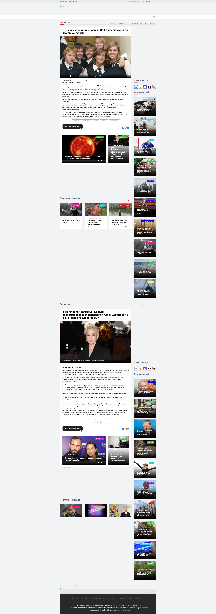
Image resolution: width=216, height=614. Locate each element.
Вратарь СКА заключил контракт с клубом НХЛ (144, 151)
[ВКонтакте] (123, 128)
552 (150, 407)
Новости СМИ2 (65, 468)
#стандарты (114, 120)
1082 (150, 428)
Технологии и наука (122, 23)
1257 (150, 387)
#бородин (96, 422)
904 (150, 269)
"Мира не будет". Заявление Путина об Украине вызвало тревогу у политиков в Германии (145, 391)
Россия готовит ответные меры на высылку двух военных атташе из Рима (144, 192)
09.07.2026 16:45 (142, 148)
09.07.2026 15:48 (142, 205)
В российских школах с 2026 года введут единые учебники (118, 457)
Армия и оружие (148, 100)
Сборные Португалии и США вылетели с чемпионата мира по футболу (69, 223)
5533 (150, 105)
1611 (150, 165)
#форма (104, 120)
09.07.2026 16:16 (142, 188)
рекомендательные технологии (121, 610)
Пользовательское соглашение (138, 607)
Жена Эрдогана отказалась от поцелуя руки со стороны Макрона (120, 222)
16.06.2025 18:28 (71, 155)
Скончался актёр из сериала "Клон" (80, 460)
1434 (150, 127)
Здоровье (153, 23)
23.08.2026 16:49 (142, 448)
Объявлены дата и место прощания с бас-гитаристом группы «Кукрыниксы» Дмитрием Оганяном (144, 492)
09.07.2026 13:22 (92, 218)
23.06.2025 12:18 (117, 449)
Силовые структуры (147, 221)
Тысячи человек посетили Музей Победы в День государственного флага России (144, 533)
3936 (150, 487)
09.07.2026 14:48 (142, 269)
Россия (62, 17)
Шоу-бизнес (150, 241)
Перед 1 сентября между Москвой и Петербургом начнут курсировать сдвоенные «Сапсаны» (144, 574)
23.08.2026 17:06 (142, 428)
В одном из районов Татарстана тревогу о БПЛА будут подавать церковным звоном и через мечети (145, 292)
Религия (131, 23)
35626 (79, 456)
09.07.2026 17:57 (142, 105)
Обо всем (136, 23)
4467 (150, 148)
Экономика (92, 17)
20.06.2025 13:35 (71, 456)
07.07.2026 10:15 (68, 218)
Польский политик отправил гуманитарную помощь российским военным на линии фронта (144, 110)
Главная (72, 598)
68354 (114, 142)
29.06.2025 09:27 (78, 80)
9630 (150, 250)
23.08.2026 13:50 (142, 569)
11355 (114, 451)
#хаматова (120, 419)
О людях (142, 23)
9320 (75, 218)
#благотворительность (96, 419)
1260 (150, 448)
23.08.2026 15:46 (142, 487)
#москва (76, 120)
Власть (151, 381)
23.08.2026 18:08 (142, 387)
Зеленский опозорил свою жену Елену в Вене (83, 158)
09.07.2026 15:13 (142, 250)
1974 (150, 188)
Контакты (145, 598)
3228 (150, 569)
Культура (111, 17)
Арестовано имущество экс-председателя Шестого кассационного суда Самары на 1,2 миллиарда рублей (145, 231)
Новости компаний (134, 598)
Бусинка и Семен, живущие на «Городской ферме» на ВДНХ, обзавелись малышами (144, 452)
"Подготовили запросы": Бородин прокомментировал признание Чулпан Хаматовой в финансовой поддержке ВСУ (119, 151)
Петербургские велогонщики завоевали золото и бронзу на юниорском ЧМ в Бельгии (144, 412)
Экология (113, 23)
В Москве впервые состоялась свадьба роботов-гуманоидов (143, 131)
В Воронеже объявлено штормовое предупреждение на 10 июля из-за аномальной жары (144, 170)
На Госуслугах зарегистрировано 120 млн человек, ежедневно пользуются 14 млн (144, 553)
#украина (110, 419)
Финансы (131, 507)
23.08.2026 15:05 (142, 510)
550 (150, 288)
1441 (150, 549)
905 (150, 529)
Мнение (147, 23)
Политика (83, 17)
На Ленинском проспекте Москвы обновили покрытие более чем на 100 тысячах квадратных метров (145, 210)
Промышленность (148, 422)
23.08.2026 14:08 (142, 549)
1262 (150, 468)
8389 (125, 218)
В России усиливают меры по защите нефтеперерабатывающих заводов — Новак (144, 432)
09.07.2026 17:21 (142, 127)
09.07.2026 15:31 (142, 226)
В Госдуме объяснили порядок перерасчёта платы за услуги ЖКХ (143, 514)
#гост (96, 120)
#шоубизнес (81, 419)
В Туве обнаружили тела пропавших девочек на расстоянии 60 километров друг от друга (95, 223)
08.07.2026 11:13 (117, 218)
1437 (150, 510)
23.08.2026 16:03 (142, 468)
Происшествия (127, 17)
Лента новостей (72, 17)
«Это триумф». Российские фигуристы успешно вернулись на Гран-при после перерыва (144, 472)
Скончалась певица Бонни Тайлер (144, 253)
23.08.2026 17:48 (142, 407)
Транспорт (150, 201)
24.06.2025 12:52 (117, 140)
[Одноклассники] (126, 128)
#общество (86, 120)
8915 (100, 218)
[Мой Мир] (128, 128)
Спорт (118, 17)
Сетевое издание (115, 605)
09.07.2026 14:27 (142, 288)
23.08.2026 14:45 (142, 529)
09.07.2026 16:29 (142, 165)
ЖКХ (152, 503)
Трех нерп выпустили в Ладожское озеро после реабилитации (144, 273)
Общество (102, 17)
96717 (78, 155)
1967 (150, 205)
